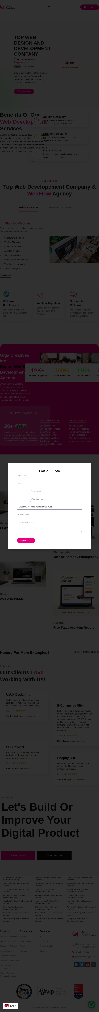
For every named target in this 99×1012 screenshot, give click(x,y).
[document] (49, 506)
